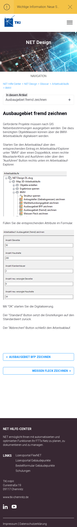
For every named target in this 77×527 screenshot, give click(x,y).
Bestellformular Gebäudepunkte (35, 465)
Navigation (39, 76)
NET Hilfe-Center (12, 83)
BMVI (8, 87)
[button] (69, 22)
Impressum (10, 523)
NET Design (30, 83)
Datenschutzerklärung (33, 523)
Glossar (44, 83)
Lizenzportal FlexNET (28, 455)
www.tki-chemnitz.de (15, 497)
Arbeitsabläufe (60, 83)
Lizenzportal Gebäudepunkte (33, 460)
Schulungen (23, 470)
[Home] (12, 21)
